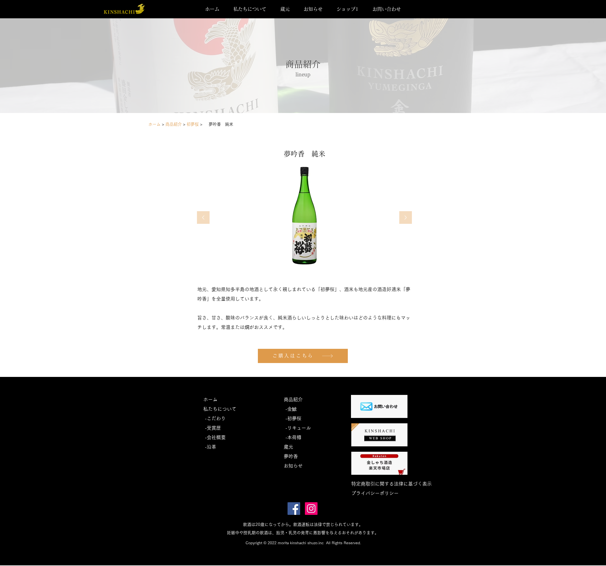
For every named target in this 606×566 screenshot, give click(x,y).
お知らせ (293, 465)
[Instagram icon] (311, 508)
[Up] (203, 217)
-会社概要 (214, 437)
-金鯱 (290, 409)
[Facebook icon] (294, 508)
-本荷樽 (292, 437)
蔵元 (288, 446)
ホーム (155, 124)
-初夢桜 (292, 418)
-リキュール (297, 428)
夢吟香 (291, 456)
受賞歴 (214, 428)
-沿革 (209, 446)
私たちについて (219, 409)
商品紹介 (293, 399)
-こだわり (214, 418)
